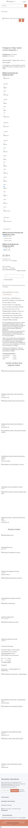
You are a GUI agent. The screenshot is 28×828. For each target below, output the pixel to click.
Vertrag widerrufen (7, 815)
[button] (19, 1)
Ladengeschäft (5, 653)
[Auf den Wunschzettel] (23, 20)
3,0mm (8, 240)
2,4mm (8, 238)
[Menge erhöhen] (24, 276)
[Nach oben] (0, 827)
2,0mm (8, 236)
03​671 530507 (7, 662)
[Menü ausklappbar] (3, 1)
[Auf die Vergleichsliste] (20, 20)
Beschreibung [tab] (7, 294)
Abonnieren (15, 790)
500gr (8, 250)
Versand (15, 260)
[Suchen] (25, 5)
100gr (8, 247)
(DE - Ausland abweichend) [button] (9, 269)
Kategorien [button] (4, 665)
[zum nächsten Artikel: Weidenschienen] (11, 11)
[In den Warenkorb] (3, 17)
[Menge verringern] (3, 276)
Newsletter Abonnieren (22, 790)
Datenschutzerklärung (6, 784)
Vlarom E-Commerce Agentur (13, 822)
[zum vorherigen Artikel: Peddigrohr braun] (9, 11)
